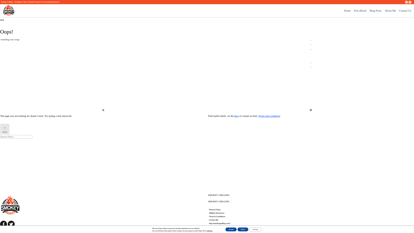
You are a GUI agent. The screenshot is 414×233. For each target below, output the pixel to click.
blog (236, 116)
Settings (255, 229)
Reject (243, 229)
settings (209, 231)
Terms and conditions (269, 116)
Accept (231, 229)
